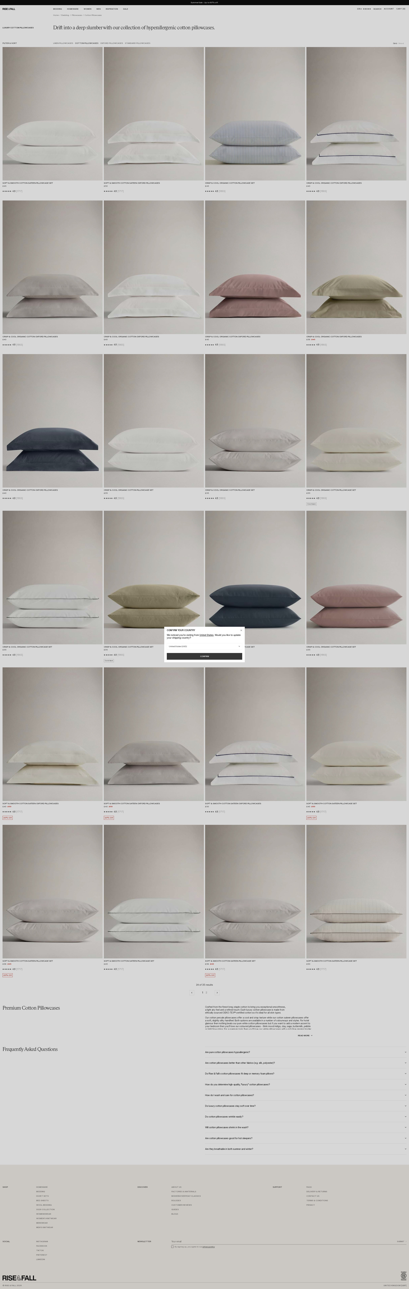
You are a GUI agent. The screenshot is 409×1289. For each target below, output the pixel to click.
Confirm (204, 656)
